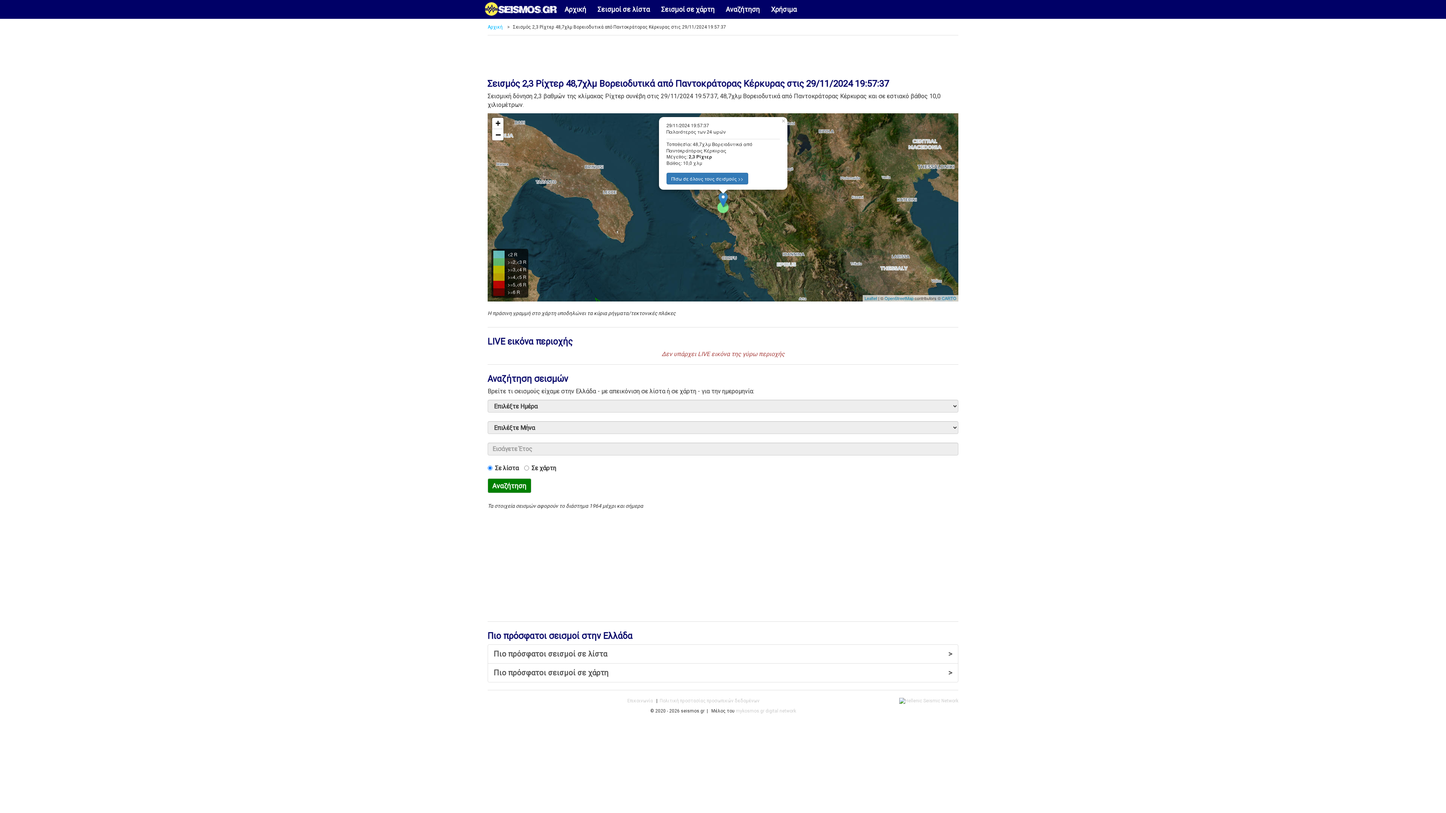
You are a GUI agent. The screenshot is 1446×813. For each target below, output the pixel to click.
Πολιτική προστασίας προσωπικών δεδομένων (710, 700)
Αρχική (575, 9)
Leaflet (871, 298)
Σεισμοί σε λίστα (624, 9)
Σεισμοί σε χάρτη (688, 9)
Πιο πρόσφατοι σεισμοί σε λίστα (723, 653)
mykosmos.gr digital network (766, 711)
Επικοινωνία (640, 700)
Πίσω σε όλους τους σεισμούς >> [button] (707, 178)
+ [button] (498, 123)
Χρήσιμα (784, 9)
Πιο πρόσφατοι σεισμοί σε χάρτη (723, 672)
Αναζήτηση (743, 9)
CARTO (949, 298)
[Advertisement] (723, 54)
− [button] (498, 134)
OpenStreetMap (899, 298)
